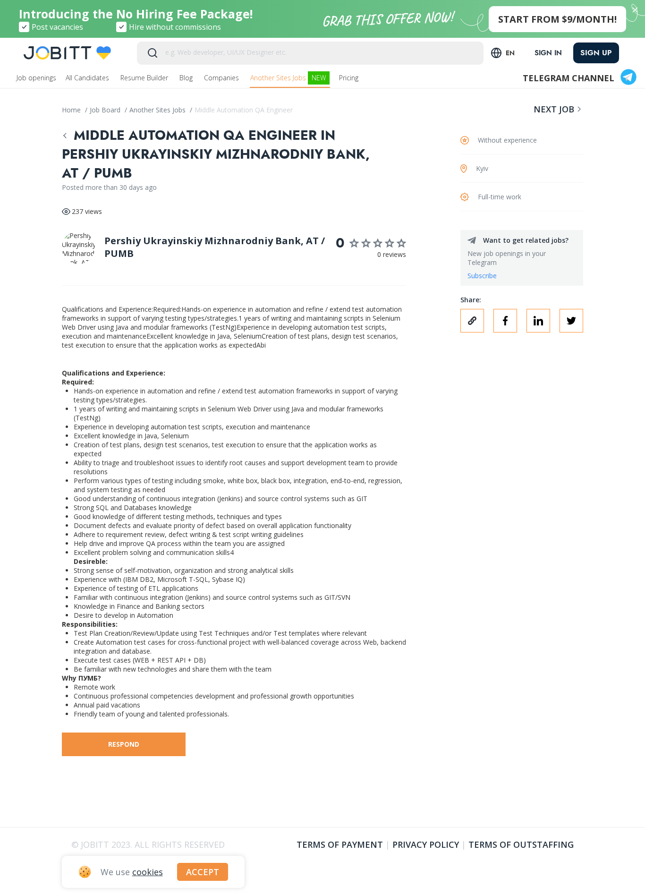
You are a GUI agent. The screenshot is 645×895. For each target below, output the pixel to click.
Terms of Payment (340, 844)
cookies (147, 872)
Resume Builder (145, 77)
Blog (187, 77)
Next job (554, 109)
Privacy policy (425, 844)
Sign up (596, 52)
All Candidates (88, 77)
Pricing (349, 77)
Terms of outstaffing (521, 844)
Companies (222, 77)
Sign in (548, 53)
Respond (123, 744)
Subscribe (482, 275)
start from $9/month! (557, 19)
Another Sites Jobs (288, 77)
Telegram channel (568, 78)
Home (72, 109)
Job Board (106, 109)
